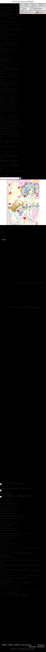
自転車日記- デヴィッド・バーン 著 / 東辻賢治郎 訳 (16, 582)
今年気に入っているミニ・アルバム (11, 550)
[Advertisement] (23, 619)
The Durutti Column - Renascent (10, 508)
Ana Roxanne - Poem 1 (7, 538)
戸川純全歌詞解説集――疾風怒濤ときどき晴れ (16, 496)
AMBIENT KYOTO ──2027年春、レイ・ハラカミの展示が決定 (9, 136)
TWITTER (32, 647)
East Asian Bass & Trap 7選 (9, 543)
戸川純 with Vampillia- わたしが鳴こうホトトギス (17, 488)
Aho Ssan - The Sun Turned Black (10, 518)
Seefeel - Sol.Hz (5, 521)
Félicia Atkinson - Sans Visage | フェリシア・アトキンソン (9, 111)
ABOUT (4, 645)
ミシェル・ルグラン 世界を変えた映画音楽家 (14, 595)
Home (22, 5)
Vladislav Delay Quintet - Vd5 (9, 530)
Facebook (41, 645)
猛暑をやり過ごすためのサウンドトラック (13, 545)
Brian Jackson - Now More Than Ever (11, 535)
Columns (42, 5)
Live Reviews (17, 171)
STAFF (10, 645)
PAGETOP (40, 647)
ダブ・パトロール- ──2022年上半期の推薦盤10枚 (15, 553)
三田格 (2, 232)
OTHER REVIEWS (6, 580)
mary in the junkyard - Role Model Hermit (12, 516)
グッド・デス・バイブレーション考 (13, 483)
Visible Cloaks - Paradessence (9, 523)
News (24, 8)
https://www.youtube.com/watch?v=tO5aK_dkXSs (28, 282)
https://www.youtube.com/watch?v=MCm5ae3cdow (24, 307)
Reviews (28, 5)
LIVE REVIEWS (5, 555)
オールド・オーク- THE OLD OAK (10, 587)
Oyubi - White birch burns (8, 513)
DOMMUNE (41, 12)
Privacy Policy (27, 645)
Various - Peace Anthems (8, 506)
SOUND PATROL (5, 540)
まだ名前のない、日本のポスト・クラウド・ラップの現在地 (19, 548)
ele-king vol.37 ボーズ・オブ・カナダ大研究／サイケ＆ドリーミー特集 (9, 9)
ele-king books (38, 8)
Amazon (9, 493)
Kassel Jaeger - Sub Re (7, 511)
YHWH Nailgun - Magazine (8, 528)
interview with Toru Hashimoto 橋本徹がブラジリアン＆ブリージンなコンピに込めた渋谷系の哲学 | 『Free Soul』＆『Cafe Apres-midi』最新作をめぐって (9, 121)
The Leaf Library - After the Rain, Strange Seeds (15, 533)
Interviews (35, 5)
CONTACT (17, 645)
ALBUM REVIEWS (6, 501)
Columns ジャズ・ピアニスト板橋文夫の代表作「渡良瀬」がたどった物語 (9, 84)
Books (4, 498)
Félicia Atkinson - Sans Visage (9, 503)
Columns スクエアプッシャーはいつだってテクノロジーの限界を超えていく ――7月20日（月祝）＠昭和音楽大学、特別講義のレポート (9, 27)
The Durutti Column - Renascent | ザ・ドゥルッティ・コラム (9, 17)
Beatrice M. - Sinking (6, 526)
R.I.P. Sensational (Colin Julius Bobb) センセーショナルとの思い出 (9, 76)
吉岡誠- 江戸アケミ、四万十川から (11, 585)
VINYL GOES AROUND (27, 12)
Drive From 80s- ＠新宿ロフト (9, 558)
